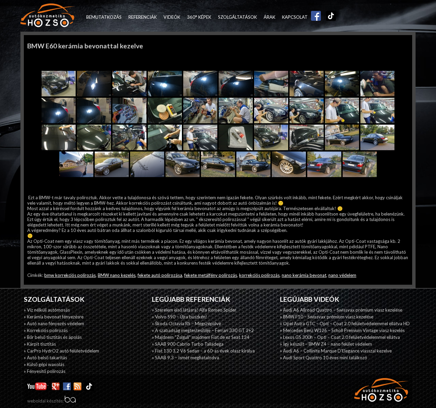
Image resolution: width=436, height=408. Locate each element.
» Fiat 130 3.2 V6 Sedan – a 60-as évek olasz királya (203, 351)
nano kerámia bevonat (304, 275)
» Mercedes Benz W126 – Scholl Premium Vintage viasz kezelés (342, 330)
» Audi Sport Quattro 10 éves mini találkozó (323, 357)
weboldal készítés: (46, 401)
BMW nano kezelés (117, 275)
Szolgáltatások (237, 17)
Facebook (314, 17)
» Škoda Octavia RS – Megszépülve (186, 323)
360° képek (199, 17)
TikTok (329, 17)
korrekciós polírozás (259, 275)
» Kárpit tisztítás (40, 344)
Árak (269, 17)
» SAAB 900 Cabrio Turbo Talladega (187, 344)
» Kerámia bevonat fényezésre (53, 316)
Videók (172, 17)
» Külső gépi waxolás (44, 364)
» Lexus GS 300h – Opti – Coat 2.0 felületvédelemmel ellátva (340, 337)
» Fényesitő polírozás (44, 371)
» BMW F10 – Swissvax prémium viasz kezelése (326, 316)
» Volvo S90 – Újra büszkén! (179, 316)
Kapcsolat (295, 17)
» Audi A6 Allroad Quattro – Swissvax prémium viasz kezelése (341, 310)
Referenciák (142, 17)
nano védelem (342, 275)
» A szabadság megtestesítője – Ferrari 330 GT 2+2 (203, 330)
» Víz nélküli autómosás (47, 310)
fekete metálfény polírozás (210, 275)
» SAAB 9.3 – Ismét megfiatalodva (185, 357)
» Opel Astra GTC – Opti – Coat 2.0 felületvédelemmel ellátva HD (345, 323)
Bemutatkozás (104, 17)
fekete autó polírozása (160, 275)
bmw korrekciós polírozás (70, 275)
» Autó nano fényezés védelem (54, 323)
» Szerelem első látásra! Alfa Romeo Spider (194, 310)
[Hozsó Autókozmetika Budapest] (47, 15)
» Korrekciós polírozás (46, 330)
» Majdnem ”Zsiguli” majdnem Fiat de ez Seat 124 (200, 337)
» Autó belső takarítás (45, 357)
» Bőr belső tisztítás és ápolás (53, 337)
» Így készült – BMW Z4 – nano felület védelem (326, 344)
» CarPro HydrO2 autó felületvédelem (61, 351)
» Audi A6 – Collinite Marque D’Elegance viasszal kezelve (336, 351)
